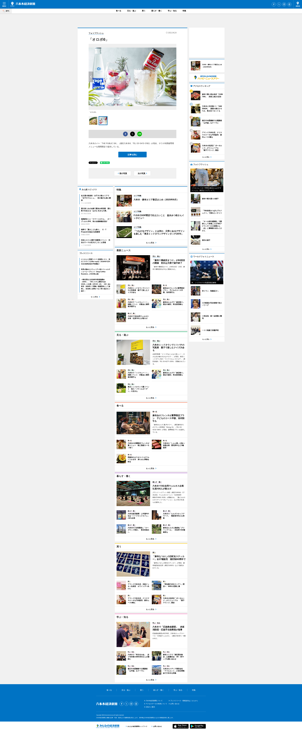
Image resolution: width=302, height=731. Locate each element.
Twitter (279, 4)
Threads (289, 4)
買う (143, 11)
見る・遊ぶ (131, 11)
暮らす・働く (156, 11)
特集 (184, 11)
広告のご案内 (150, 707)
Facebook (274, 4)
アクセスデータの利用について (156, 704)
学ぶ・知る (172, 11)
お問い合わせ (174, 704)
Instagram (284, 4)
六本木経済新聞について (154, 701)
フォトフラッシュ (96, 33)
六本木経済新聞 (22, 4)
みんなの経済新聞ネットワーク (107, 726)
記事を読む (132, 154)
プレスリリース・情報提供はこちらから (184, 701)
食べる (118, 11)
